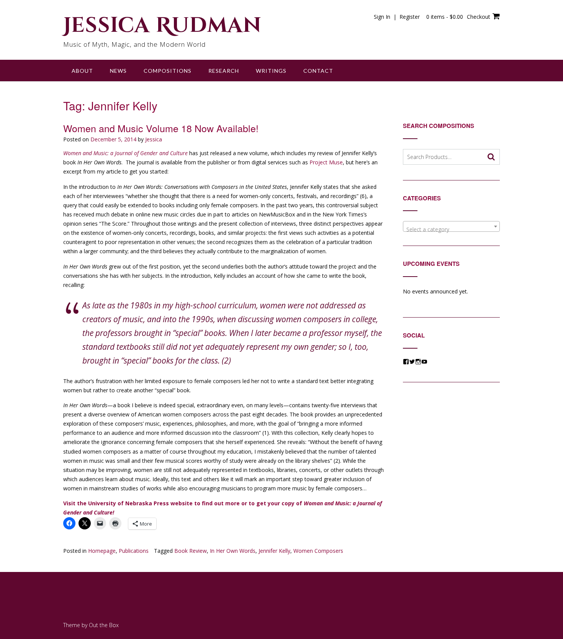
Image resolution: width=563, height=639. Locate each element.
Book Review (190, 550)
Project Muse (326, 162)
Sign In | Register (397, 16)
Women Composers (318, 550)
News (118, 70)
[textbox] (451, 229)
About (82, 70)
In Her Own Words (232, 550)
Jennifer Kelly (274, 550)
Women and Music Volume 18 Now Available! (161, 128)
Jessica (153, 139)
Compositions (167, 70)
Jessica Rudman (162, 25)
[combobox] (451, 226)
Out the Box (104, 625)
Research (223, 70)
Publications (134, 550)
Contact (318, 70)
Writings (271, 70)
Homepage (102, 550)
